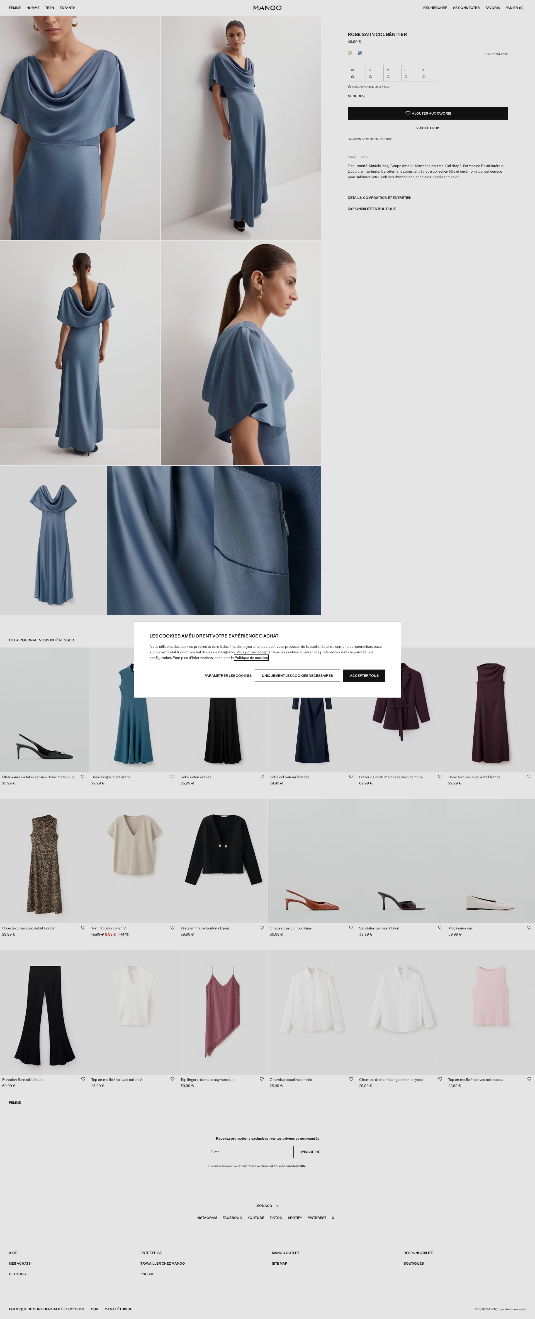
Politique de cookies (251, 657)
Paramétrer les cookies (228, 675)
